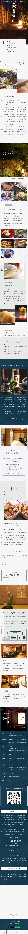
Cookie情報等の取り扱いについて (14, 923)
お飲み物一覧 (14, 418)
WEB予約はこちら (14, 855)
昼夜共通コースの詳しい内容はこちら (14, 473)
